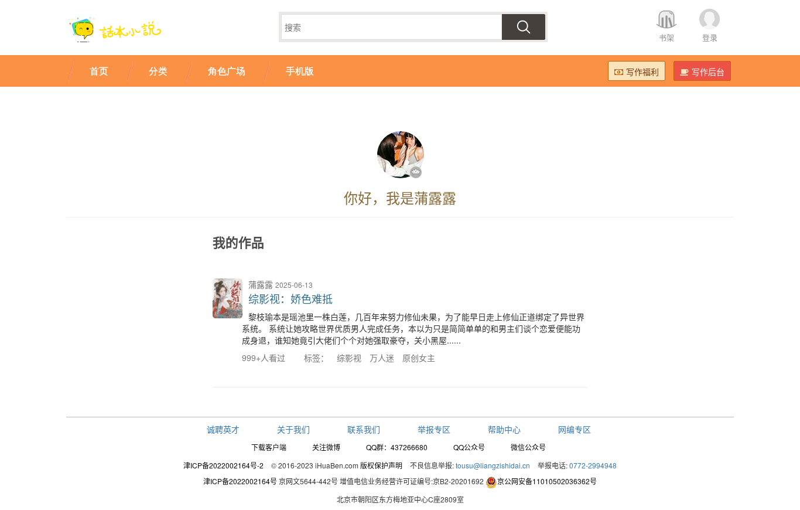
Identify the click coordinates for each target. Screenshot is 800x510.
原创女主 (418, 357)
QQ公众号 (469, 447)
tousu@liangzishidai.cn (493, 465)
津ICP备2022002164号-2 (223, 465)
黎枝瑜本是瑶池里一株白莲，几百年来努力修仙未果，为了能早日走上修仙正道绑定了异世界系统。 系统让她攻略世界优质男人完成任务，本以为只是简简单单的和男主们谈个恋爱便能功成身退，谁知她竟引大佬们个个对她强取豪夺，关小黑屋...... (413, 328)
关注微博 (326, 447)
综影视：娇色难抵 (290, 298)
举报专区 (434, 429)
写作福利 (642, 71)
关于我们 (293, 429)
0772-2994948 (593, 465)
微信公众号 (528, 447)
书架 (666, 37)
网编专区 (574, 429)
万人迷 (382, 357)
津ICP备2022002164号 (240, 481)
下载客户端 (268, 447)
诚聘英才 (223, 429)
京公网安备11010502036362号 (547, 481)
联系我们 (363, 429)
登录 (709, 37)
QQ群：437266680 (397, 447)
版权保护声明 (381, 465)
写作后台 (708, 71)
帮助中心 (504, 429)
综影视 (349, 357)
